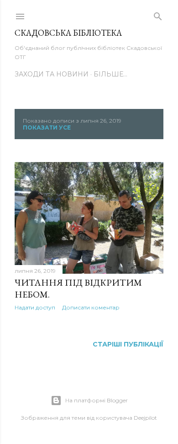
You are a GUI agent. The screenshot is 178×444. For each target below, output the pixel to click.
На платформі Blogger (96, 400)
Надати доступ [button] (35, 307)
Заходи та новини (52, 74)
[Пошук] (157, 14)
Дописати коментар (91, 307)
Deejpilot (145, 417)
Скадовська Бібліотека (68, 32)
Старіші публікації (128, 344)
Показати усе (47, 127)
